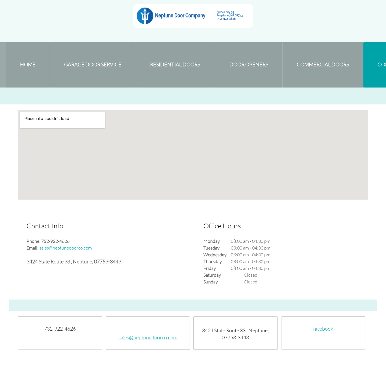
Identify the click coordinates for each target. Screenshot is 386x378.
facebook (323, 328)
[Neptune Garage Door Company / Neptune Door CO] (193, 16)
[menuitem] (28, 65)
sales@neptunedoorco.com (65, 247)
